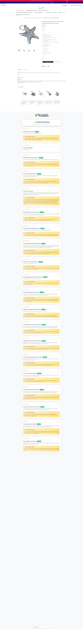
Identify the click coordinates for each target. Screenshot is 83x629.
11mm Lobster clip (46, 38)
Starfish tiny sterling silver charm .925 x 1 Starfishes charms (49, 102)
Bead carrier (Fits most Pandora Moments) (49, 39)
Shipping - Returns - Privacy (25, 14)
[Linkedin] (48, 66)
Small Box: (45, 48)
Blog (64, 12)
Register (78, 5)
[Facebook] (42, 66)
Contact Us (60, 12)
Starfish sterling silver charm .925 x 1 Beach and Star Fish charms (41, 102)
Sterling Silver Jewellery (39, 12)
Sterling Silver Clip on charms (31, 10)
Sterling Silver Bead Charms (43, 10)
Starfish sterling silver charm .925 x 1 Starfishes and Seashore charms (24, 102)
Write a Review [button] (44, 27)
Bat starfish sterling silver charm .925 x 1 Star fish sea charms (57, 102)
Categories (55, 12)
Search (72, 5)
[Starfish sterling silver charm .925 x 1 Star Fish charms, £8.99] (33, 93)
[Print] (45, 66)
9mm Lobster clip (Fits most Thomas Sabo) (49, 37)
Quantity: (43, 57)
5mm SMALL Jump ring (46, 36)
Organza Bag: (45, 51)
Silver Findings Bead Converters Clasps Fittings (24, 12)
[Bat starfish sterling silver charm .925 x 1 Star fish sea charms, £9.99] (57, 93)
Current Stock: (44, 54)
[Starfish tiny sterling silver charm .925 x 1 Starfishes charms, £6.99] (49, 93)
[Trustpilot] (18, 15)
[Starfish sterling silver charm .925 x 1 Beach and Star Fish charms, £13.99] (41, 93)
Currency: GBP (3, 5)
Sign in (75, 5)
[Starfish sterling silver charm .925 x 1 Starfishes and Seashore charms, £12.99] (25, 93)
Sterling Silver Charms (20, 10)
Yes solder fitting (45, 46)
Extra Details (25, 69)
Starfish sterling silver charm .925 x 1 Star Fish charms (32, 102)
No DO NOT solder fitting (46, 45)
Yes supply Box (45, 49)
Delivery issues (52, 2)
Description (20, 69)
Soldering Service (49, 12)
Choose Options (25, 97)
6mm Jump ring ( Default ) (47, 35)
